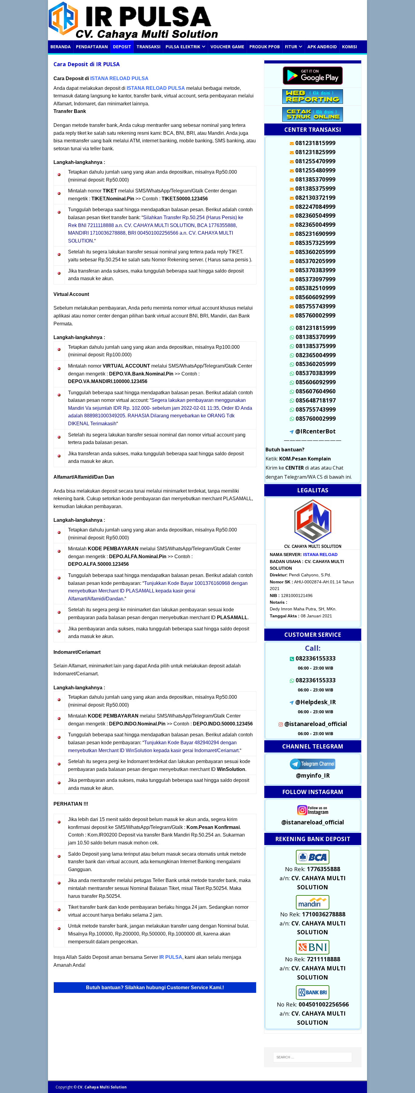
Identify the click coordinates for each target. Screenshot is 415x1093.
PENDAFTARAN (92, 46)
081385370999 (316, 337)
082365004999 (316, 355)
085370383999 (316, 373)
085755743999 (316, 409)
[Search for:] (313, 1057)
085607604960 (316, 391)
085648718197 (316, 400)
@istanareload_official (315, 724)
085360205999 (316, 364)
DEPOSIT (122, 46)
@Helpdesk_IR (315, 702)
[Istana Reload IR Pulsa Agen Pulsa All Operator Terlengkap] (135, 37)
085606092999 (316, 382)
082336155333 (316, 680)
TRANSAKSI (148, 46)
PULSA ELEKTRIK (183, 46)
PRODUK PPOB (264, 46)
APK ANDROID (322, 46)
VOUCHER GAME (227, 46)
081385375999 (316, 346)
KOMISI (349, 46)
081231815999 (316, 327)
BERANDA (60, 46)
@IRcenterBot (315, 431)
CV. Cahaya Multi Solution (102, 1087)
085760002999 (316, 418)
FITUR (291, 46)
